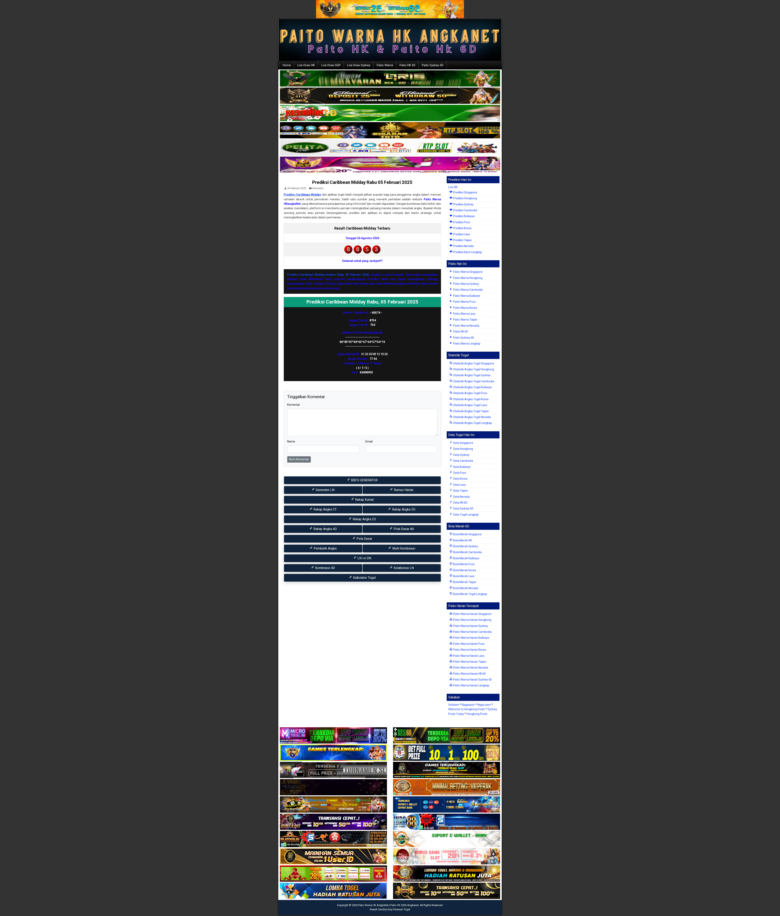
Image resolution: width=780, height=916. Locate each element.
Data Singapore (463, 442)
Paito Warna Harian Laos (468, 655)
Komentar (317, 188)
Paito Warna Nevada (466, 325)
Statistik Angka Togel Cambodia (473, 381)
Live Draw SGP (331, 65)
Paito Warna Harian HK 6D (469, 673)
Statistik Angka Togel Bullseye (472, 387)
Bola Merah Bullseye (466, 558)
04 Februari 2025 (296, 188)
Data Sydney (461, 454)
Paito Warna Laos (464, 313)
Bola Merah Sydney (465, 546)
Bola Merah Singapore (467, 534)
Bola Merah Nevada (465, 588)
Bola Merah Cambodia (467, 552)
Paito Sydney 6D (432, 65)
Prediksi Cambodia (465, 210)
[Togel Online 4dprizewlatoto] (333, 856)
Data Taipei (460, 490)
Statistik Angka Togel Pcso (470, 393)
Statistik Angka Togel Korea (471, 399)
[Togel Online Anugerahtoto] (446, 804)
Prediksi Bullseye (464, 216)
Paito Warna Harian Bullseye (471, 637)
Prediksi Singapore (465, 192)
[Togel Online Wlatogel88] (333, 839)
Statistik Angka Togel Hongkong (473, 369)
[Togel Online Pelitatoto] (390, 147)
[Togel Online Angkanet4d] (446, 839)
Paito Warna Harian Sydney (470, 626)
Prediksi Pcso (461, 222)
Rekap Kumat (364, 500)
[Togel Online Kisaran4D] (390, 113)
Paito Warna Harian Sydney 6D (472, 679)
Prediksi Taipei (462, 240)
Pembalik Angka (325, 548)
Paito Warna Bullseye (466, 295)
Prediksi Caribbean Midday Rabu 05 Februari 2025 (362, 182)
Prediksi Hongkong (465, 198)
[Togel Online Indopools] (446, 856)
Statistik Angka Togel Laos (470, 405)
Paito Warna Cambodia (468, 289)
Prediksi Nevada (463, 246)
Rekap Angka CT (325, 509)
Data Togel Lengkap (466, 514)
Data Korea (460, 478)
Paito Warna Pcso (464, 301)
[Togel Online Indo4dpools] (333, 891)
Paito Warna (385, 65)
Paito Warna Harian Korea (469, 649)
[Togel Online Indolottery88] (446, 822)
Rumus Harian (403, 490)
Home (287, 65)
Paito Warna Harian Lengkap (471, 685)
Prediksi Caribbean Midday (302, 194)
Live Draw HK (306, 65)
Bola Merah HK (462, 540)
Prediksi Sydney (463, 204)
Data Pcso (459, 472)
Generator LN (324, 490)
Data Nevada (461, 496)
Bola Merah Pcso (464, 564)
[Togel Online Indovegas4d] (446, 891)
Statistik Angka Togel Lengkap (472, 423)
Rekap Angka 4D (325, 529)
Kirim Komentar (299, 459)
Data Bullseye (462, 466)
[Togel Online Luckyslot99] (446, 752)
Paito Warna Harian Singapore (472, 614)
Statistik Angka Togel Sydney (472, 375)
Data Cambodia (463, 460)
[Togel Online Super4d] (390, 96)
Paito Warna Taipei (465, 319)
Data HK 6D (460, 502)
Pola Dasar (364, 539)
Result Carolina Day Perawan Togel (390, 909)
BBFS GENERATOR (364, 480)
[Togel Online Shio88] (446, 873)
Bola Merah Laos (463, 576)
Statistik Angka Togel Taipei (471, 411)
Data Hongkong (463, 448)
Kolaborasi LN (403, 568)
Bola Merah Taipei (464, 582)
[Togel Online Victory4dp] (333, 752)
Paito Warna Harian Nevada (470, 667)
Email (369, 441)
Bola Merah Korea (464, 570)
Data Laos (459, 484)
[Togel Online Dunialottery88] (446, 787)
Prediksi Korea (462, 228)
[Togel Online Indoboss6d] (446, 735)
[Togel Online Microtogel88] (333, 735)
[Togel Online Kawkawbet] (333, 770)
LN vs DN (364, 558)
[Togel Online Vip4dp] (446, 770)
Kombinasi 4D (324, 568)
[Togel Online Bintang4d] (333, 822)
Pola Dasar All (403, 529)
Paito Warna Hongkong (467, 278)
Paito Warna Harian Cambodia (472, 631)
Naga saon (484, 704)
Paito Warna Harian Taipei (469, 661)
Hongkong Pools (477, 713)
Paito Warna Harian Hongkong (472, 619)
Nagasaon (468, 704)
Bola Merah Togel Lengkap (470, 594)
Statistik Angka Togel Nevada (472, 417)
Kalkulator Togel (364, 578)
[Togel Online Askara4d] (333, 804)
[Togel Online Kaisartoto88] (333, 873)
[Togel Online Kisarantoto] (390, 130)
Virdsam (453, 704)
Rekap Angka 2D (364, 519)
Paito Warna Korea (465, 307)
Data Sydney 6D (463, 508)
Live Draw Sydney (358, 65)
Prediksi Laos (461, 234)
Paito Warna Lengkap (466, 343)
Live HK (452, 187)
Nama (291, 441)
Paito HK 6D (407, 65)
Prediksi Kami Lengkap (467, 252)
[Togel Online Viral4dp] (390, 165)
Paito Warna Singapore (468, 271)
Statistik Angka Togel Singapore (473, 363)
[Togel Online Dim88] (390, 78)
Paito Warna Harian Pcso (469, 643)
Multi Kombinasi (403, 548)
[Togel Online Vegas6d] (333, 787)
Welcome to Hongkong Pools (466, 709)
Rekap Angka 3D (403, 509)
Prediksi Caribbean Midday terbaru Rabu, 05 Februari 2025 (328, 274)
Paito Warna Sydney (466, 283)
